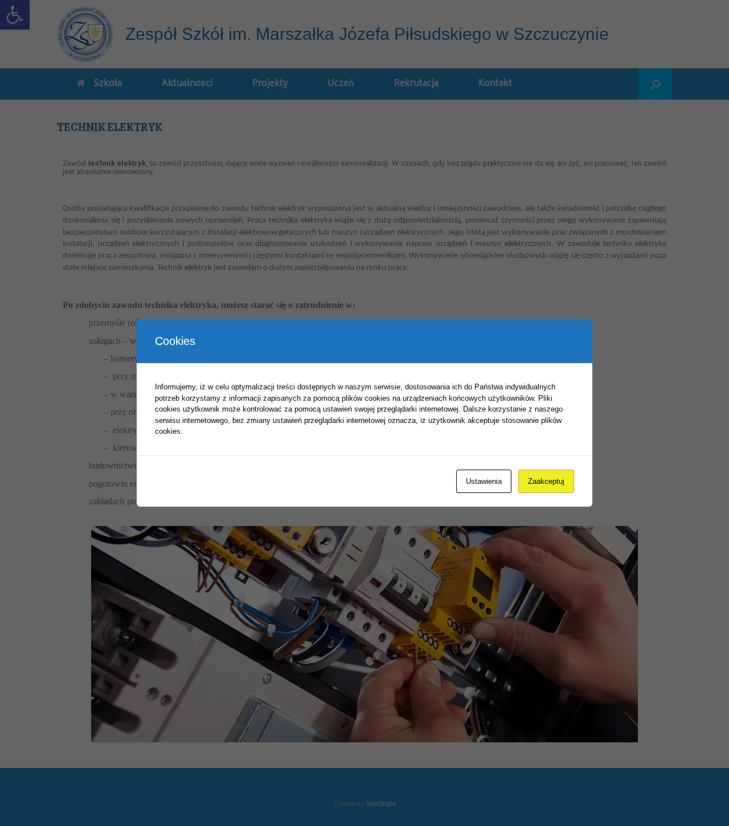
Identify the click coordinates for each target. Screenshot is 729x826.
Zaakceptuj (546, 481)
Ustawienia (484, 481)
